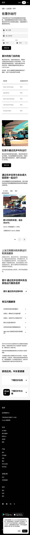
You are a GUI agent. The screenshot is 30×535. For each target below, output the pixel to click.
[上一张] (20, 239)
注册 (24, 2)
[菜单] (27, 2)
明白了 (24, 531)
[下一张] (24, 239)
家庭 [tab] (11, 191)
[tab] (20, 191)
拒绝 (19, 531)
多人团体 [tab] (5, 191)
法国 (3, 8)
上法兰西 (8, 8)
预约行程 (6, 165)
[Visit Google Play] (7, 514)
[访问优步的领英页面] (3, 504)
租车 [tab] (16, 191)
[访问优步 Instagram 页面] (10, 504)
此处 (25, 524)
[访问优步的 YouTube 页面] (7, 504)
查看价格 (6, 48)
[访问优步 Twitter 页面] (14, 504)
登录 (19, 2)
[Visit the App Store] (18, 515)
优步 (3, 2)
